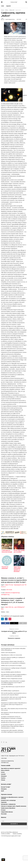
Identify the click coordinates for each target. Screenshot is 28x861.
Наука (7, 611)
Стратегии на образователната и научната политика (12, 798)
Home (2, 6)
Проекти (3, 778)
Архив (2, 791)
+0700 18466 (4, 758)
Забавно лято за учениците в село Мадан (11, 665)
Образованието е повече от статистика (11, 655)
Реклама (3, 780)
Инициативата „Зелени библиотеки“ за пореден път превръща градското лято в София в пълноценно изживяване (13, 682)
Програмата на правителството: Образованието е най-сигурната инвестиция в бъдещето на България (14, 704)
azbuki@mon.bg (5, 594)
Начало (2, 10)
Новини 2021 (11, 10)
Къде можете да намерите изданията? (10, 768)
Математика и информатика (8, 804)
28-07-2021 (19, 19)
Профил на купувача (17, 833)
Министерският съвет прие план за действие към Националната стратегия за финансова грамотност (13, 699)
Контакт (3, 774)
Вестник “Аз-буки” (5, 787)
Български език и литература (8, 800)
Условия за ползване (5, 833)
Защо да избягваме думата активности (11, 672)
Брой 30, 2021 (18, 10)
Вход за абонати (5, 770)
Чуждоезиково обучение (7, 812)
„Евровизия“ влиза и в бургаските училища (11, 678)
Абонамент (4, 776)
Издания (8, 6)
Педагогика (4, 802)
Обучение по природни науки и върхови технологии (13, 806)
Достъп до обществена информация (9, 832)
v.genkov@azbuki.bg (10, 19)
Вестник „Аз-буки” (14, 2)
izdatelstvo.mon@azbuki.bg (12, 592)
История (3, 810)
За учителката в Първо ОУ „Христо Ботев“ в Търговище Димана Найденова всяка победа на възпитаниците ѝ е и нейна (12, 726)
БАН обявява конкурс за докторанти (10, 690)
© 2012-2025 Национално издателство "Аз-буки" (11, 835)
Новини (6, 10)
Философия (4, 813)
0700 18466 (9, 589)
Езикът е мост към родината (8, 652)
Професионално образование (8, 808)
